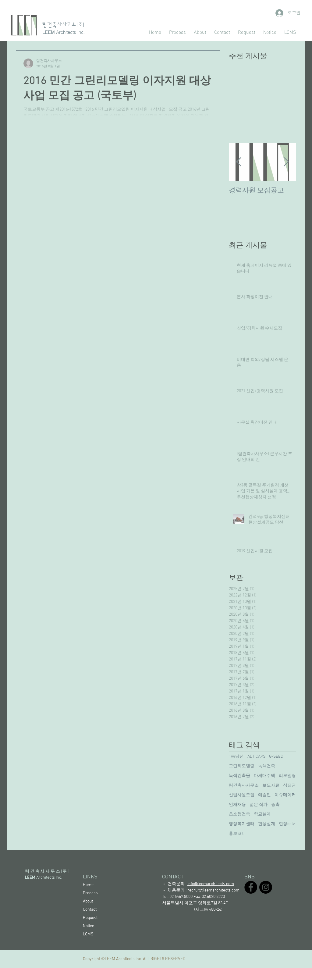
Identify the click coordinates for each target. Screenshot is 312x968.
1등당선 (236, 756)
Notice (88, 926)
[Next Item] (286, 162)
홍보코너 (237, 833)
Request (90, 917)
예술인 (264, 795)
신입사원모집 (241, 795)
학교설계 (262, 814)
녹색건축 (266, 766)
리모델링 (287, 775)
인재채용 (237, 804)
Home (88, 885)
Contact (90, 909)
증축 (275, 804)
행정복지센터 (241, 824)
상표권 (289, 785)
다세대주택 (264, 775)
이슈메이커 (285, 795)
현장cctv (287, 824)
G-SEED (276, 756)
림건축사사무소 (244, 785)
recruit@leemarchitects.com (213, 890)
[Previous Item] (238, 162)
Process (90, 893)
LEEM (48, 32)
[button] (290, 30)
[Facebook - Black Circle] (250, 887)
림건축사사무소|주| (63, 25)
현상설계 (266, 824)
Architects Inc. (70, 32)
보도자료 (270, 785)
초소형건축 (239, 814)
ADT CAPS (256, 756)
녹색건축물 (239, 775)
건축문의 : (201, 884)
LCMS (88, 934)
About (88, 901)
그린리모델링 (241, 766)
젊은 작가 (259, 804)
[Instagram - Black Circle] (265, 887)
